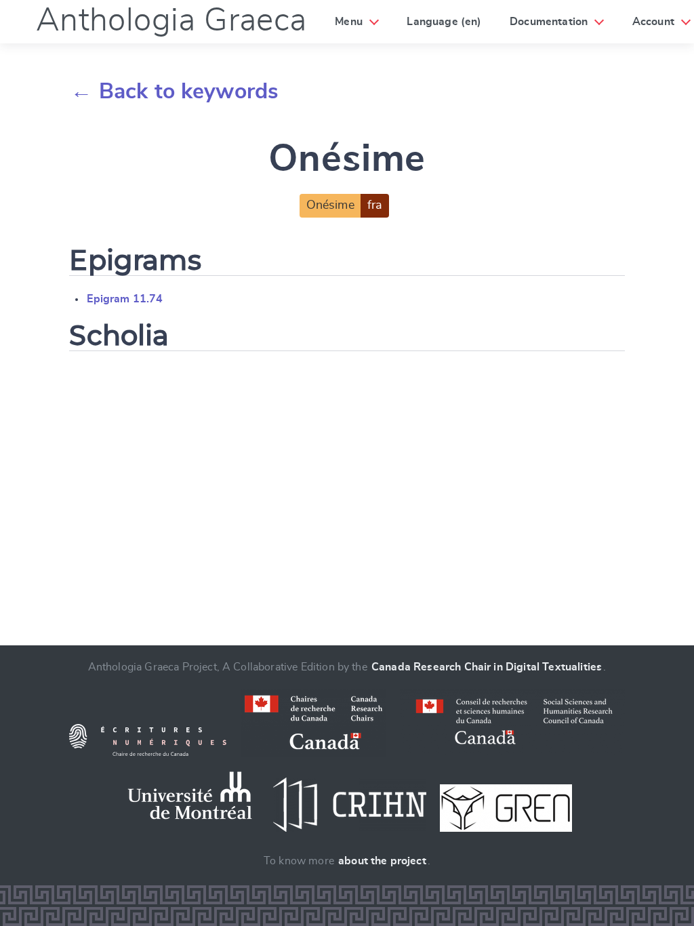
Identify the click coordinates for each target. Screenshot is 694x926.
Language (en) (444, 21)
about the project (382, 860)
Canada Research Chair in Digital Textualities (486, 667)
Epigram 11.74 (125, 299)
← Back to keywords (174, 91)
